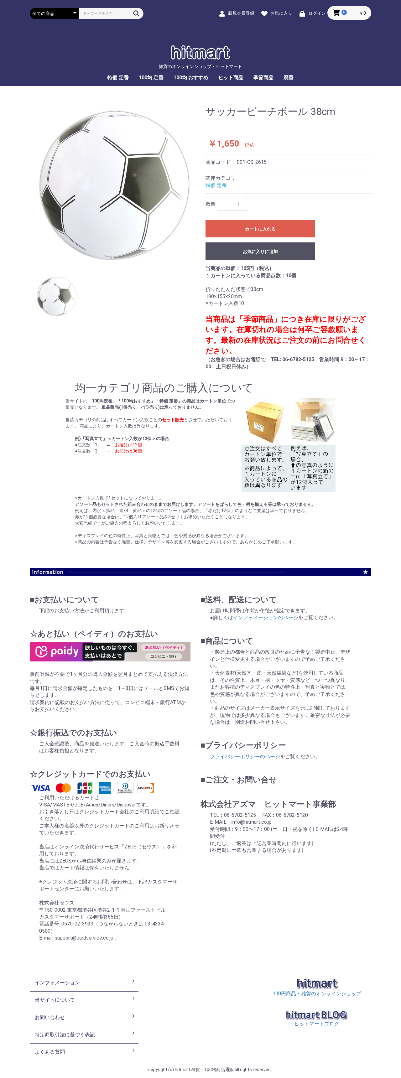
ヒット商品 (230, 77)
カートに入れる (260, 228)
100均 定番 (151, 77)
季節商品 (263, 77)
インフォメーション (57, 983)
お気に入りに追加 (260, 251)
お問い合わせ (50, 1017)
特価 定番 (118, 77)
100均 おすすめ (191, 77)
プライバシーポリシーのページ (245, 756)
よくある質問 (50, 1052)
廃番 (289, 77)
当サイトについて (55, 1000)
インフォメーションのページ (265, 617)
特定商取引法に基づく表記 (65, 1035)
